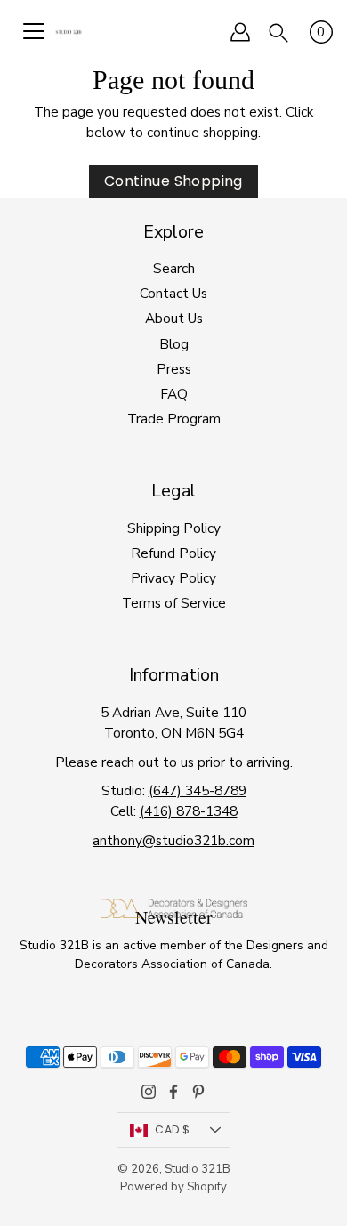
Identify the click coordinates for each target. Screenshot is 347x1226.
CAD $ (172, 1129)
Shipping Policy (174, 528)
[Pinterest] (198, 1092)
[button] (278, 31)
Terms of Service (174, 602)
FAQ (174, 393)
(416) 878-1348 (189, 811)
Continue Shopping (173, 181)
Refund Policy (173, 553)
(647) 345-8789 (197, 790)
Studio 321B (197, 1169)
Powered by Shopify (173, 1187)
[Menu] (33, 32)
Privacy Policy (173, 578)
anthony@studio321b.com (173, 840)
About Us (174, 318)
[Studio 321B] (68, 32)
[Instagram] (149, 1092)
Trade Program (174, 418)
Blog (174, 344)
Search (174, 268)
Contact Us (173, 293)
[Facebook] (173, 1092)
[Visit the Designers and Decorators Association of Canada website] (174, 915)
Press (174, 368)
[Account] (240, 32)
